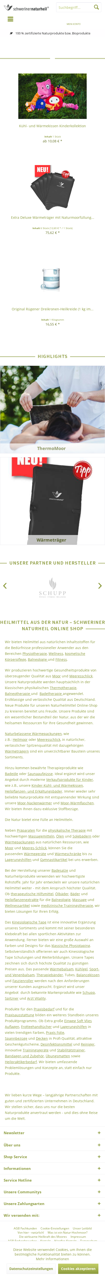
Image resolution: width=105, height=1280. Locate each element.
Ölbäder (62, 894)
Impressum (78, 1237)
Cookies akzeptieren (78, 1268)
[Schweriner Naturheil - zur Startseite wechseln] (26, 7)
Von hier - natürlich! (31, 1233)
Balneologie (38, 659)
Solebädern (82, 836)
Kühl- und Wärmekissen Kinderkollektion (52, 126)
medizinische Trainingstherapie (67, 905)
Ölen (60, 836)
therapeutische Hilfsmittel (32, 894)
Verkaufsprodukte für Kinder (69, 779)
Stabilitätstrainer (71, 1050)
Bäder (75, 894)
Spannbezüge (16, 1038)
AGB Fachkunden (25, 1228)
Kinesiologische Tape (29, 922)
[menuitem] (94, 20)
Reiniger (87, 1044)
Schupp (89, 992)
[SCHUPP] (52, 588)
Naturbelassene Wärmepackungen (33, 733)
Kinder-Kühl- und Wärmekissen (57, 785)
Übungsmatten (58, 1056)
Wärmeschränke (68, 853)
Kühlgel (81, 969)
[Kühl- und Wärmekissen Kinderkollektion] (52, 96)
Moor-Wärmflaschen (77, 803)
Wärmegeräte (35, 853)
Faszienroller (22, 980)
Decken (42, 1038)
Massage (79, 899)
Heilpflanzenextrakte (22, 899)
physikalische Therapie (67, 830)
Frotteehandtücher (36, 1026)
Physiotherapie (34, 653)
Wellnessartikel (17, 905)
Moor (56, 676)
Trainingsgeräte (36, 1050)
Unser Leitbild (82, 1228)
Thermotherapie (63, 687)
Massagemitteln (41, 836)
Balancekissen (88, 975)
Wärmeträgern (17, 751)
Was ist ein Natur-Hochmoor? (67, 1233)
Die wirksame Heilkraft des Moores (43, 1237)
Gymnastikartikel (53, 859)
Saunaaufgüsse (40, 773)
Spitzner (12, 998)
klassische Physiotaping (71, 945)
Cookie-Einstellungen (55, 1228)
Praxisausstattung (19, 1015)
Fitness (61, 659)
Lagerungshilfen (18, 859)
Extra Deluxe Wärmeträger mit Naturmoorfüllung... (52, 217)
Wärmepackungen (20, 842)
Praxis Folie (55, 1032)
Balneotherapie (18, 693)
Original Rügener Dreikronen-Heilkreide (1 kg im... (53, 309)
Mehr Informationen (52, 1259)
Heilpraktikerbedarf (21, 1062)
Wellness (56, 653)
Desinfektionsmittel (56, 1044)
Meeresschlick (81, 676)
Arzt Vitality (36, 998)
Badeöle (11, 773)
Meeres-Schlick (34, 848)
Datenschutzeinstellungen (31, 1268)
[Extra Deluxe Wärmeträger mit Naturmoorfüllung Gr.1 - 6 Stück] (52, 187)
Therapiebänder (49, 975)
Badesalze (60, 870)
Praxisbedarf (44, 1009)
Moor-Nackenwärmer (34, 803)
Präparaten (26, 830)
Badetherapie (51, 693)
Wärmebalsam (62, 969)
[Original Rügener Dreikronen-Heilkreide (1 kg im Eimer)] (52, 279)
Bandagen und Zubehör (24, 1056)
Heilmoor (20, 739)
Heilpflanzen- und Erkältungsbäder (33, 791)
